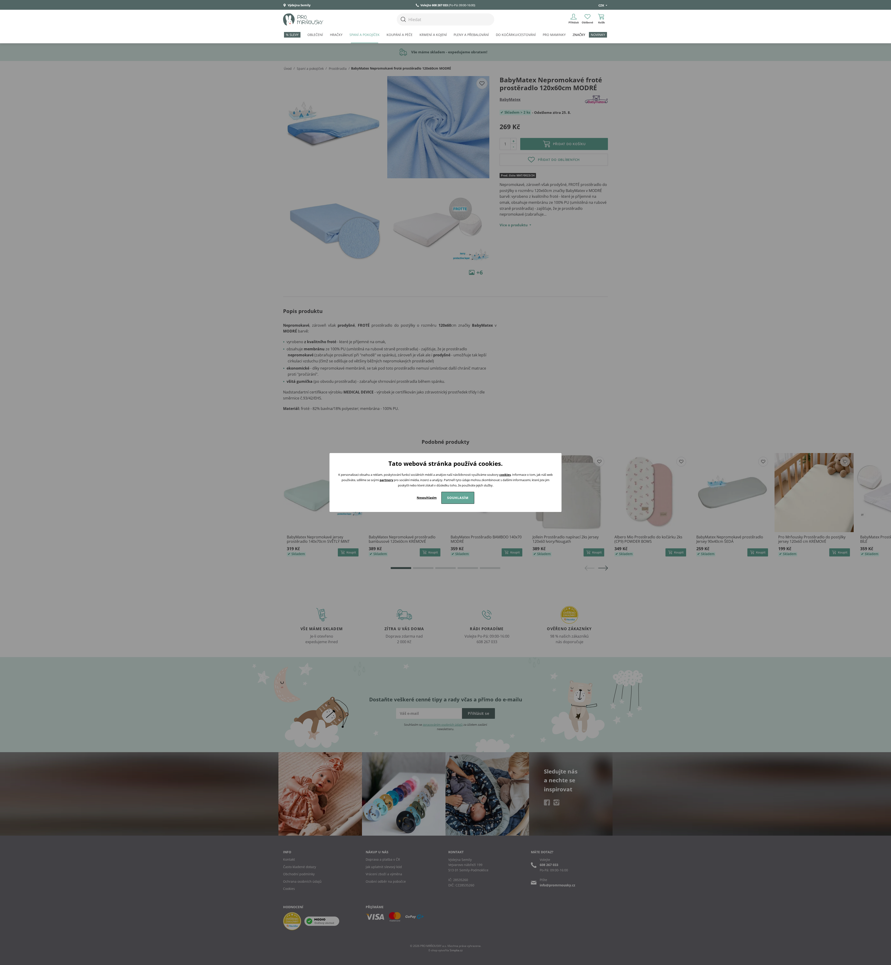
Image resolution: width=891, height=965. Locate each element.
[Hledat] (403, 19)
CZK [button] (601, 5)
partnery (386, 480)
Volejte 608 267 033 (434, 5)
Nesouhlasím (427, 497)
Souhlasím (457, 497)
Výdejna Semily (298, 5)
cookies (505, 475)
